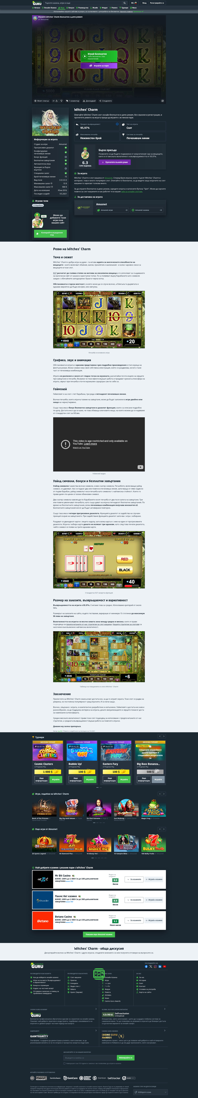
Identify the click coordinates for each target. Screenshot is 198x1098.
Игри (62, 8)
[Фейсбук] (146, 966)
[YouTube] (164, 966)
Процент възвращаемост (90, 124)
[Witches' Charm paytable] (99, 657)
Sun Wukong (125, 819)
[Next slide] (164, 736)
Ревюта (114, 8)
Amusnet (109, 178)
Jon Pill (60, 731)
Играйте (55, 779)
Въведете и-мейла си (72, 1056)
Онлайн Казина (50, 8)
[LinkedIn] (160, 966)
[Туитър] (150, 966)
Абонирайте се (125, 1057)
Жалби (95, 8)
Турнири (125, 8)
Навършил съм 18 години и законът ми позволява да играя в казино (93, 1063)
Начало (37, 8)
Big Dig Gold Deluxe (70, 819)
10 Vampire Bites (125, 854)
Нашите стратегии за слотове (126, 624)
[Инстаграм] (155, 966)
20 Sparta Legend (43, 854)
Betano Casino (64, 916)
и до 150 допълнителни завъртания (76, 921)
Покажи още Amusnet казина (99, 934)
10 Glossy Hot (97, 854)
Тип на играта (132, 124)
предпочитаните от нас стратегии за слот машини (89, 624)
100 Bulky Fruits (152, 854)
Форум (104, 8)
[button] (105, 101)
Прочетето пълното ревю (116, 162)
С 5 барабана (38, 205)
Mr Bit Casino (63, 875)
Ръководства (83, 8)
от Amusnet (43, 19)
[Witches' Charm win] (99, 320)
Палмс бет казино (66, 896)
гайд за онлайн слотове (131, 191)
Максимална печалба (88, 134)
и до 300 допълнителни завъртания (76, 900)
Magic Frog (150, 818)
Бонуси (71, 8)
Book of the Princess (41, 819)
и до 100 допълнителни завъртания (76, 879)
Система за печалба (135, 134)
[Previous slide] (160, 736)
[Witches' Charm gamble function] (99, 561)
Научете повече (126, 11)
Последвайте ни (151, 963)
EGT (55, 273)
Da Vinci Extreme (97, 819)
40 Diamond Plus (70, 854)
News (134, 8)
